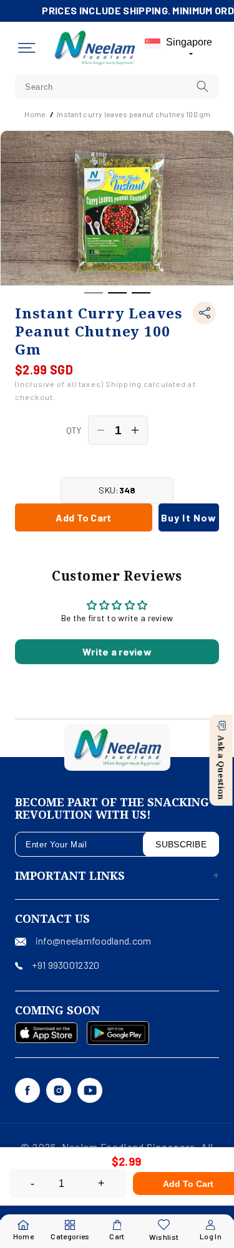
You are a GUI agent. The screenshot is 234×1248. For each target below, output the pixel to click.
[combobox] (117, 86)
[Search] (203, 86)
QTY (74, 430)
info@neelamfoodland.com (93, 940)
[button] (27, 48)
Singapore (189, 42)
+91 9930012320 (65, 965)
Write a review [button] (117, 651)
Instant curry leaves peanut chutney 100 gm (134, 114)
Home (35, 114)
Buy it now (189, 517)
